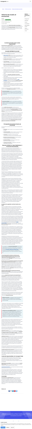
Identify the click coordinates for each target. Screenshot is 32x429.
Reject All (12, 427)
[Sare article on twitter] (11, 391)
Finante (26, 22)
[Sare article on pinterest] (14, 391)
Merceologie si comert (27, 26)
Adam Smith (6, 55)
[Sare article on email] (16, 391)
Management (27, 18)
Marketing (26, 20)
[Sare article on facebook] (9, 391)
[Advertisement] (12, 36)
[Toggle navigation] (30, 1)
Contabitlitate (27, 23)
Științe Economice (8, 19)
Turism (26, 30)
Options (7, 427)
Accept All (3, 427)
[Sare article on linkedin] (12, 391)
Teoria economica (26, 29)
